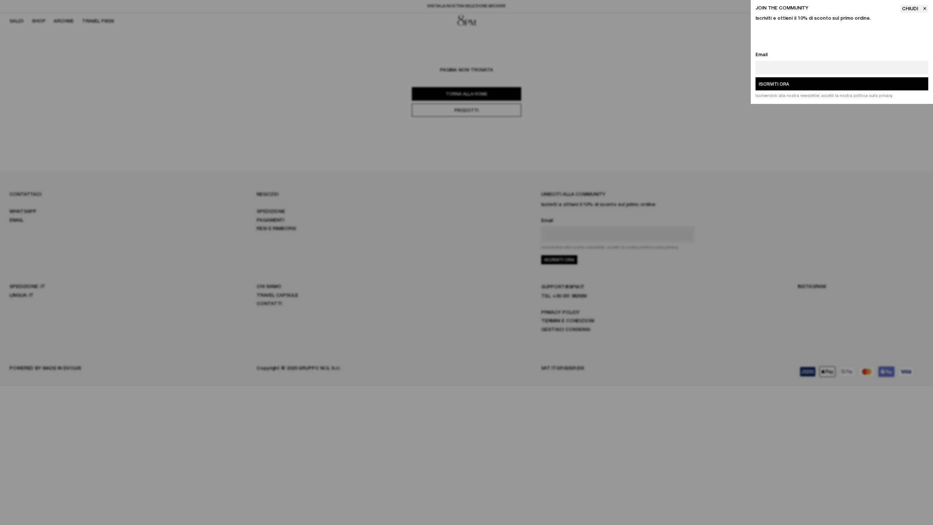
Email (762, 55)
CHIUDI (911, 9)
